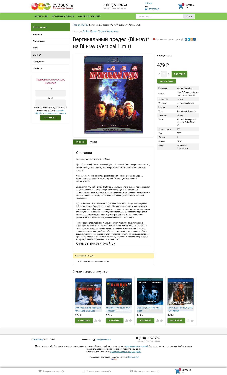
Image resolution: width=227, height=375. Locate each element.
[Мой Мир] (194, 39)
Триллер (102, 31)
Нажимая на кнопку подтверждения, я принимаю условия (50, 110)
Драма (94, 31)
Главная (76, 25)
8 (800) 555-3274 (115, 5)
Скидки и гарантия (89, 16)
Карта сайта (133, 357)
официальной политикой (136, 346)
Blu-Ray (37, 55)
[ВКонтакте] (186, 39)
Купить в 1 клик (166, 81)
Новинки (37, 34)
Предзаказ (39, 61)
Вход (148, 3)
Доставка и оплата (63, 16)
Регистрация (152, 9)
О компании (41, 16)
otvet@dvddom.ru (101, 340)
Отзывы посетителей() (95, 243)
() (51, 371)
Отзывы (93, 142)
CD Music (37, 68)
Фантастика (112, 31)
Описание (80, 142)
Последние (39, 41)
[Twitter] (189, 39)
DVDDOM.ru (38, 340)
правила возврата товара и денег (125, 352)
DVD (35, 48)
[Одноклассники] (191, 39)
